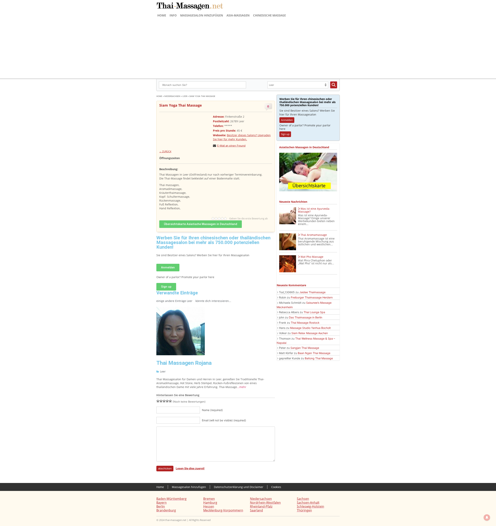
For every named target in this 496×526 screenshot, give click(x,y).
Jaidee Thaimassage (312, 292)
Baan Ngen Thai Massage (314, 353)
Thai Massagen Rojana (184, 363)
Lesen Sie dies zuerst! (190, 468)
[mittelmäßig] (161, 401)
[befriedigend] (164, 401)
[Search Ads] (333, 84)
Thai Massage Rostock (305, 322)
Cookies (276, 487)
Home (161, 15)
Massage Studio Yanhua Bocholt (310, 327)
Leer (185, 96)
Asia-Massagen (238, 15)
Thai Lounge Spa (314, 312)
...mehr (241, 387)
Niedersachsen (172, 96)
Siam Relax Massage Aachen (309, 333)
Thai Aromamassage (314, 235)
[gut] (167, 401)
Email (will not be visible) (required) (224, 420)
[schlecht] (157, 401)
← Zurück (165, 151)
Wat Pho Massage (312, 257)
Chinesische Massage (269, 15)
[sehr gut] (170, 401)
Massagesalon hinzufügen (201, 15)
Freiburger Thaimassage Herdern (312, 297)
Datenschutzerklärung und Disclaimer (238, 487)
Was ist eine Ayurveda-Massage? (314, 210)
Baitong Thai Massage (319, 358)
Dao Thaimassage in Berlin (305, 317)
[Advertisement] (248, 48)
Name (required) (212, 410)
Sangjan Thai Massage (304, 347)
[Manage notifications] (487, 517)
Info (173, 15)
